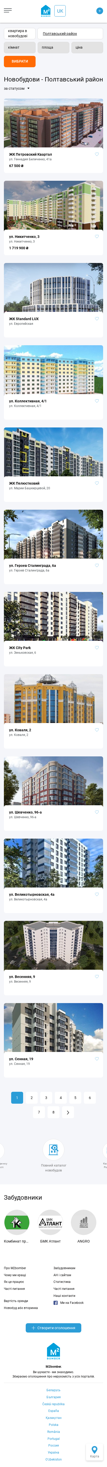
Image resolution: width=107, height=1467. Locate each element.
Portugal (54, 1439)
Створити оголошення (56, 1328)
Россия (53, 1445)
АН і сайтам (62, 1275)
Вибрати (20, 61)
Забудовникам (64, 1268)
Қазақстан (54, 1418)
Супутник (92, 20)
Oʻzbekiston (53, 1459)
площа (47, 47)
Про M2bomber (15, 1268)
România (53, 1432)
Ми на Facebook (72, 1303)
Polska (53, 1425)
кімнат (13, 47)
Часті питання (14, 1289)
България (53, 1397)
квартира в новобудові (17, 33)
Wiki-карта (93, 14)
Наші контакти (64, 1296)
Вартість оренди (16, 1301)
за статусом (14, 88)
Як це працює (14, 1282)
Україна (53, 1452)
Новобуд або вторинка (21, 1308)
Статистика (62, 1282)
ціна (79, 47)
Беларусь (53, 1390)
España (53, 1411)
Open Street (94, 7)
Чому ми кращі (15, 1275)
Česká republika (53, 1404)
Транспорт (93, 26)
